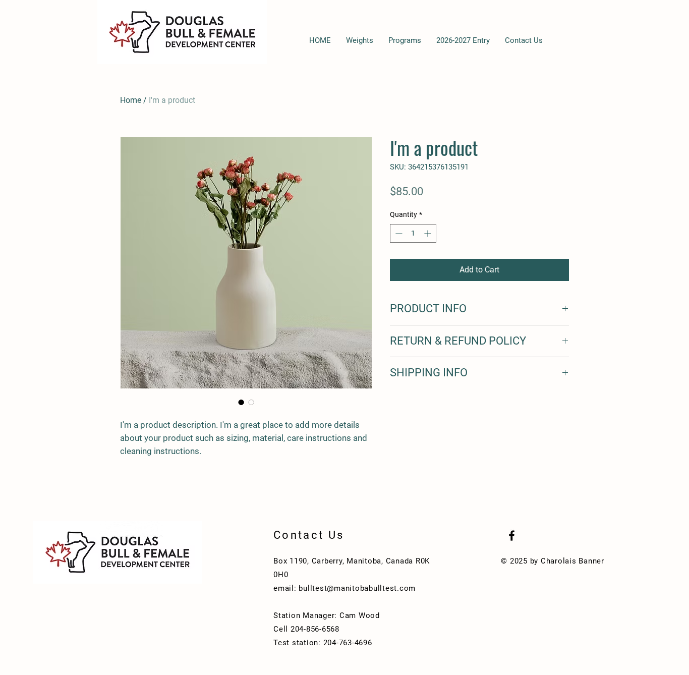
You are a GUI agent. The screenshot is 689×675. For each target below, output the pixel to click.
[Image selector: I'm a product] (241, 402)
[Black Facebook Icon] (512, 535)
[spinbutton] (413, 233)
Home (130, 100)
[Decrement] (397, 233)
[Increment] (428, 233)
